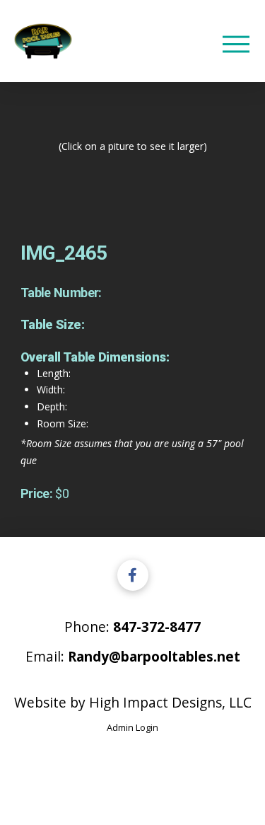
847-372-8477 (157, 626)
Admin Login (132, 727)
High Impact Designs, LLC (170, 702)
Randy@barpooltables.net (154, 656)
